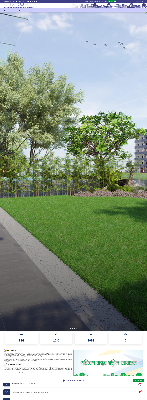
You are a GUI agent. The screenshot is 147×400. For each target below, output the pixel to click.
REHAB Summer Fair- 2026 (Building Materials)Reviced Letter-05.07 (90, 1)
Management (20, 10)
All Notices (138, 380)
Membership (28, 10)
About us (12, 10)
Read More (6, 361)
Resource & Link (38, 10)
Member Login (139, 1)
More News (113, 1)
